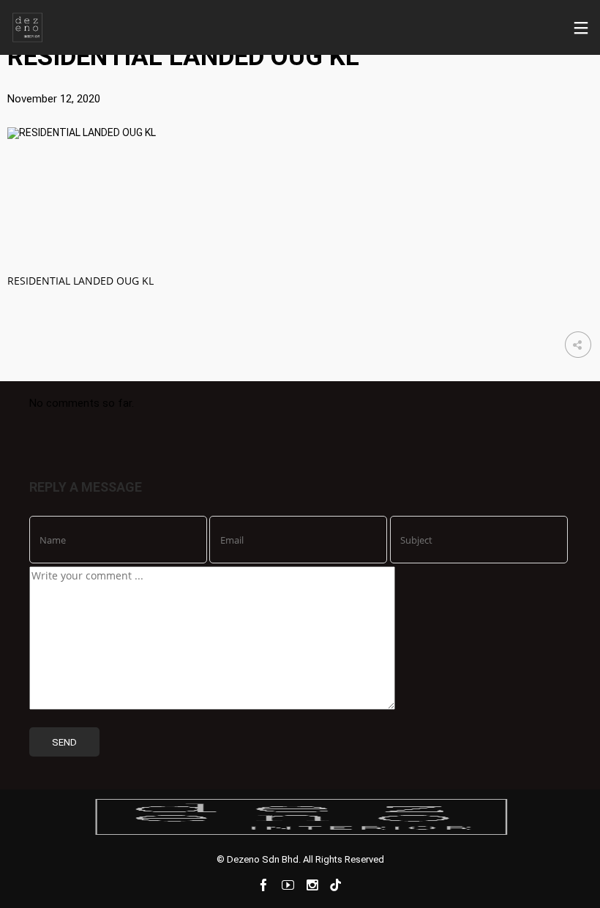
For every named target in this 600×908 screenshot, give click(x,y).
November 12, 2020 (53, 98)
